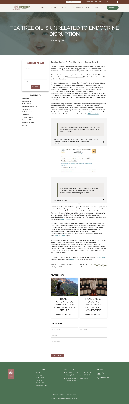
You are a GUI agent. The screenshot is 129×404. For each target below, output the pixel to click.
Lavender (60, 267)
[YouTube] (103, 373)
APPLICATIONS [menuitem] (52, 7)
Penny (63, 314)
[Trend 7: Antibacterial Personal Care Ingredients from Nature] (64, 287)
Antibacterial (27, 112)
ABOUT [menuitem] (97, 7)
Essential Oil (26, 98)
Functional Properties (29, 106)
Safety (53, 267)
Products (39, 380)
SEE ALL (24, 125)
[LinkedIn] (117, 2)
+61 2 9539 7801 (105, 378)
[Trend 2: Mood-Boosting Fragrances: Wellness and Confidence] (93, 287)
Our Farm (25, 114)
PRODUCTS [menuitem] (41, 7)
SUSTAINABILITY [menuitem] (78, 7)
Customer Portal (71, 394)
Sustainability (27, 101)
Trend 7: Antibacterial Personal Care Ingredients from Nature (64, 304)
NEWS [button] (88, 7)
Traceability (26, 109)
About (38, 373)
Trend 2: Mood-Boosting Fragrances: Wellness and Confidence (93, 304)
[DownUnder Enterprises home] (11, 374)
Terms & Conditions (58, 394)
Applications (27, 120)
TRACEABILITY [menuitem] (65, 7)
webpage (72, 259)
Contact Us (112, 7)
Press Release (101, 257)
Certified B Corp (41, 385)
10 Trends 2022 (27, 117)
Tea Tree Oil (26, 104)
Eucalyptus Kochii (28, 122)
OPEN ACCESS (93, 114)
